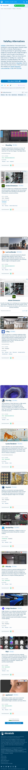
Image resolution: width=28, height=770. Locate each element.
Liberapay (6, 753)
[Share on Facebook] (2, 85)
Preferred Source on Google (7, 763)
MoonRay (19, 63)
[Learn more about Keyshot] (3, 487)
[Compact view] (24, 92)
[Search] (24, 2)
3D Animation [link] (20, 94)
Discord (15, 749)
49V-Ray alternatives (5, 344)
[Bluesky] (8, 766)
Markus (13, 739)
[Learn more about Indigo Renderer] (3, 608)
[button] (15, 145)
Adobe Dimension (16, 66)
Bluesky (12, 750)
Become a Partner (4, 762)
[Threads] (10, 766)
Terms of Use (3, 756)
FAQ (2, 754)
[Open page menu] (26, 1)
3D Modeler (4, 201)
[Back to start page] (2, 2)
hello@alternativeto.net (6, 749)
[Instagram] (13, 766)
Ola (9, 739)
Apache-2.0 (12, 157)
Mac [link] (6, 94)
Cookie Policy (3, 759)
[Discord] (1, 766)
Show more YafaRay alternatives (14, 723)
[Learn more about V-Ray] (3, 331)
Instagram (20, 750)
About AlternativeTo (5, 760)
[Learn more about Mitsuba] (3, 566)
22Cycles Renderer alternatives (7, 454)
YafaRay (3, 45)
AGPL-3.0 (11, 415)
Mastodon (8, 750)
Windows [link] (3, 94)
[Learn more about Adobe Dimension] (3, 185)
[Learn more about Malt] (3, 651)
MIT (10, 705)
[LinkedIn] (15, 766)
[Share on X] (5, 85)
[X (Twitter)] (3, 766)
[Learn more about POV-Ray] (3, 400)
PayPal (11, 753)
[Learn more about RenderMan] (3, 527)
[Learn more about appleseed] (3, 695)
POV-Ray (18, 68)
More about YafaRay (13, 81)
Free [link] (9, 94)
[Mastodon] (6, 766)
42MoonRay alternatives (6, 153)
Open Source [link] (14, 94)
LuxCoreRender (5, 68)
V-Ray (12, 68)
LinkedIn (2, 751)
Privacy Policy (4, 757)
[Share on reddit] (8, 85)
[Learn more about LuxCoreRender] (3, 252)
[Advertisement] (14, 24)
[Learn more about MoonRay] (3, 145)
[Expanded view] (22, 92)
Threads (16, 750)
